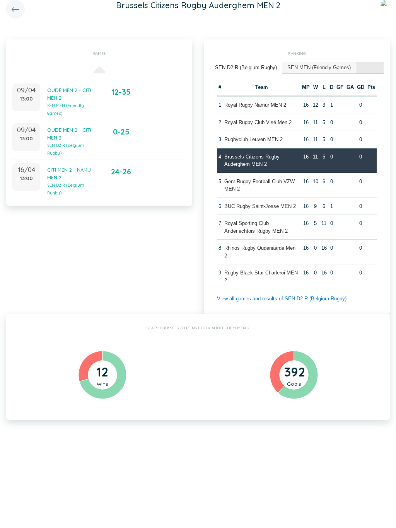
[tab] (246, 68)
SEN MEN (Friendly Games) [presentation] (319, 67)
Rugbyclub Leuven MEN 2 (253, 139)
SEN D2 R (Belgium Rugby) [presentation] (246, 67)
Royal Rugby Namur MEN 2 (255, 105)
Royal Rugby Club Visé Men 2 (258, 122)
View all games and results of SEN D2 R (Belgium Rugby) (281, 298)
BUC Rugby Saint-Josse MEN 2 (260, 206)
